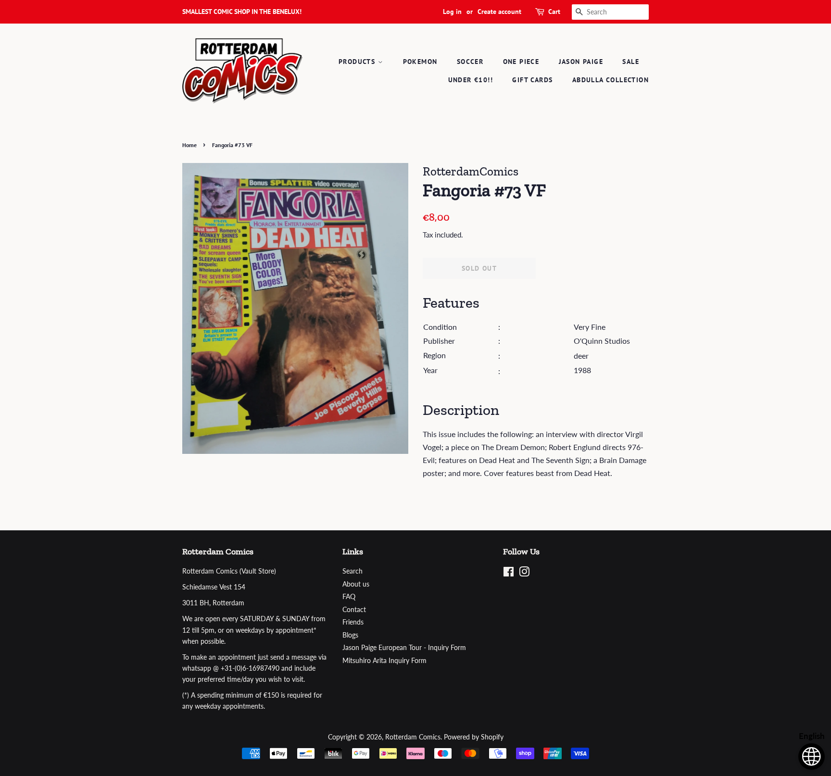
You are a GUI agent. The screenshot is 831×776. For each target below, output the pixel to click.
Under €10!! (470, 79)
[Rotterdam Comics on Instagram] (524, 573)
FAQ (348, 597)
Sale (630, 61)
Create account (499, 11)
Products (358, 61)
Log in (452, 11)
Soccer (470, 61)
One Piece (521, 61)
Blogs (350, 635)
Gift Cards (532, 79)
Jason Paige (581, 61)
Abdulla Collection (610, 79)
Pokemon (420, 61)
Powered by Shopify (474, 737)
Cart (554, 11)
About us (355, 584)
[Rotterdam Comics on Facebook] (508, 573)
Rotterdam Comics (413, 737)
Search (352, 571)
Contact (354, 609)
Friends (353, 622)
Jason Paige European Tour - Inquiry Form (404, 647)
